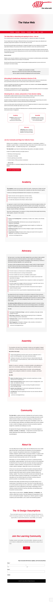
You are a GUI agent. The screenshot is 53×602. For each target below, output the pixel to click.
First (8, 566)
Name (8, 563)
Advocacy (23, 32)
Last (27, 566)
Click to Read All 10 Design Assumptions (26, 521)
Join (38, 32)
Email (8, 569)
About (34, 32)
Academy (12, 32)
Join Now (26, 548)
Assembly (17, 32)
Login (42, 32)
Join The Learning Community (14, 169)
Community (29, 32)
